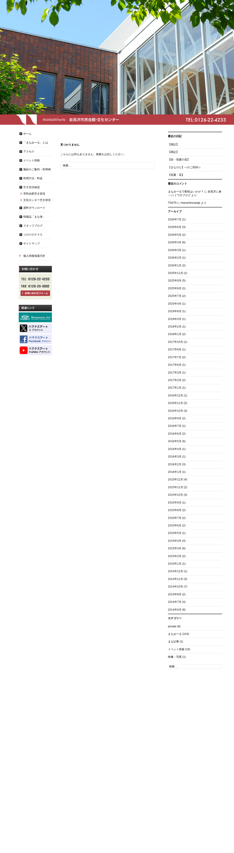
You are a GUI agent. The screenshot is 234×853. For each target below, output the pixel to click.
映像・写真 (175, 656)
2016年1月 (174, 472)
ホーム (27, 133)
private (172, 626)
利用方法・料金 (33, 178)
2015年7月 (174, 518)
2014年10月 (175, 586)
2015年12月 (175, 479)
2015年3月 (174, 548)
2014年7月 (174, 602)
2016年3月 (174, 456)
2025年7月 (174, 296)
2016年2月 (174, 464)
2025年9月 (174, 280)
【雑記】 (173, 144)
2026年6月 (174, 227)
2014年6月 (174, 609)
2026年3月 (174, 250)
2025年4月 (174, 303)
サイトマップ (31, 243)
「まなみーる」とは (35, 142)
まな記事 (173, 641)
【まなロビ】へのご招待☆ (184, 167)
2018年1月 (174, 334)
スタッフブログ (33, 225)
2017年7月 (174, 357)
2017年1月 (174, 387)
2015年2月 (174, 556)
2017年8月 (174, 349)
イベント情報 (176, 649)
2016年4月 (174, 449)
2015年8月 (174, 510)
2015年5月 (174, 533)
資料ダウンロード (34, 207)
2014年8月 (174, 594)
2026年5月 (174, 234)
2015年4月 (174, 540)
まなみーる (175, 634)
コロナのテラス (33, 234)
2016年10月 (175, 410)
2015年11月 (175, 487)
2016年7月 (174, 426)
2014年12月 (175, 571)
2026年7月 (174, 219)
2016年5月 (174, 441)
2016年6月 (174, 433)
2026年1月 (174, 265)
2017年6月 (174, 364)
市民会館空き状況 (34, 193)
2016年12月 (175, 395)
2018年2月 (174, 326)
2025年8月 (174, 288)
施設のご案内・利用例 (37, 169)
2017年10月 (175, 342)
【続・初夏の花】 (179, 159)
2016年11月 (175, 403)
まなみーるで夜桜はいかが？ (186, 191)
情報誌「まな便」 (34, 216)
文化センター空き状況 (37, 200)
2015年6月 (174, 525)
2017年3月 (174, 372)
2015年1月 (174, 563)
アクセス (28, 151)
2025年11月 (175, 273)
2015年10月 (175, 494)
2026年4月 (174, 242)
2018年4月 (174, 319)
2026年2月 (174, 257)
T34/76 (172, 202)
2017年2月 (174, 380)
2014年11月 (175, 579)
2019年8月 (174, 311)
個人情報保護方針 (34, 255)
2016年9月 (174, 418)
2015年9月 (174, 502)
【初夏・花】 (176, 174)
